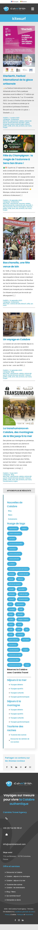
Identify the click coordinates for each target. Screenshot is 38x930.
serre (13, 126)
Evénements (15, 119)
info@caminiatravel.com (14, 844)
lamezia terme (23, 599)
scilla (9, 126)
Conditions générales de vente (24, 912)
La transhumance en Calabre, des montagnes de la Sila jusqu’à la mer (18, 432)
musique (11, 609)
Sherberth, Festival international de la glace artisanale (18, 79)
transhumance (8, 481)
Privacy (7, 914)
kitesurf (27, 124)
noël (21, 609)
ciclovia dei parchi (9, 205)
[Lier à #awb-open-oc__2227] (32, 8)
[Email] (30, 767)
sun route (28, 126)
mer (10, 604)
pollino (5, 126)
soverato (22, 126)
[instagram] (19, 920)
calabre (21, 121)
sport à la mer (13, 639)
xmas (27, 665)
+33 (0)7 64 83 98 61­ (12, 828)
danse (11, 579)
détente (20, 579)
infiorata (11, 594)
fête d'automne (8, 207)
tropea (5, 127)
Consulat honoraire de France (18, 569)
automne (22, 203)
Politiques (20, 914)
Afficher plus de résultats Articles (19, 491)
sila (17, 126)
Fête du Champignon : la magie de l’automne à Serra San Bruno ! (18, 159)
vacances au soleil (14, 655)
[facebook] (15, 920)
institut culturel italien (17, 124)
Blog (12, 372)
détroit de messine (15, 584)
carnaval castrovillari (15, 543)
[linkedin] (23, 920)
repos (11, 624)
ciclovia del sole (13, 122)
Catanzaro (12, 549)
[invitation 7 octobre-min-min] (19, 27)
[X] (11, 767)
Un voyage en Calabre (16, 339)
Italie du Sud (23, 594)
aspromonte (14, 121)
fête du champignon (19, 207)
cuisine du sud (23, 574)
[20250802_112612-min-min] (19, 313)
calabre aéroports (14, 533)
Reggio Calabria (23, 619)
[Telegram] (25, 767)
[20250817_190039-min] (19, 218)
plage (11, 614)
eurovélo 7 (22, 122)
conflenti (12, 564)
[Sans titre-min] (19, 386)
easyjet (11, 589)
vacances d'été (13, 660)
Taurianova (12, 645)
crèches (11, 574)
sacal (19, 624)
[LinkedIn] (16, 767)
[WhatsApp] (21, 767)
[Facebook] (7, 767)
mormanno (20, 604)
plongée (20, 614)
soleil (10, 634)
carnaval (12, 538)
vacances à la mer (14, 665)
